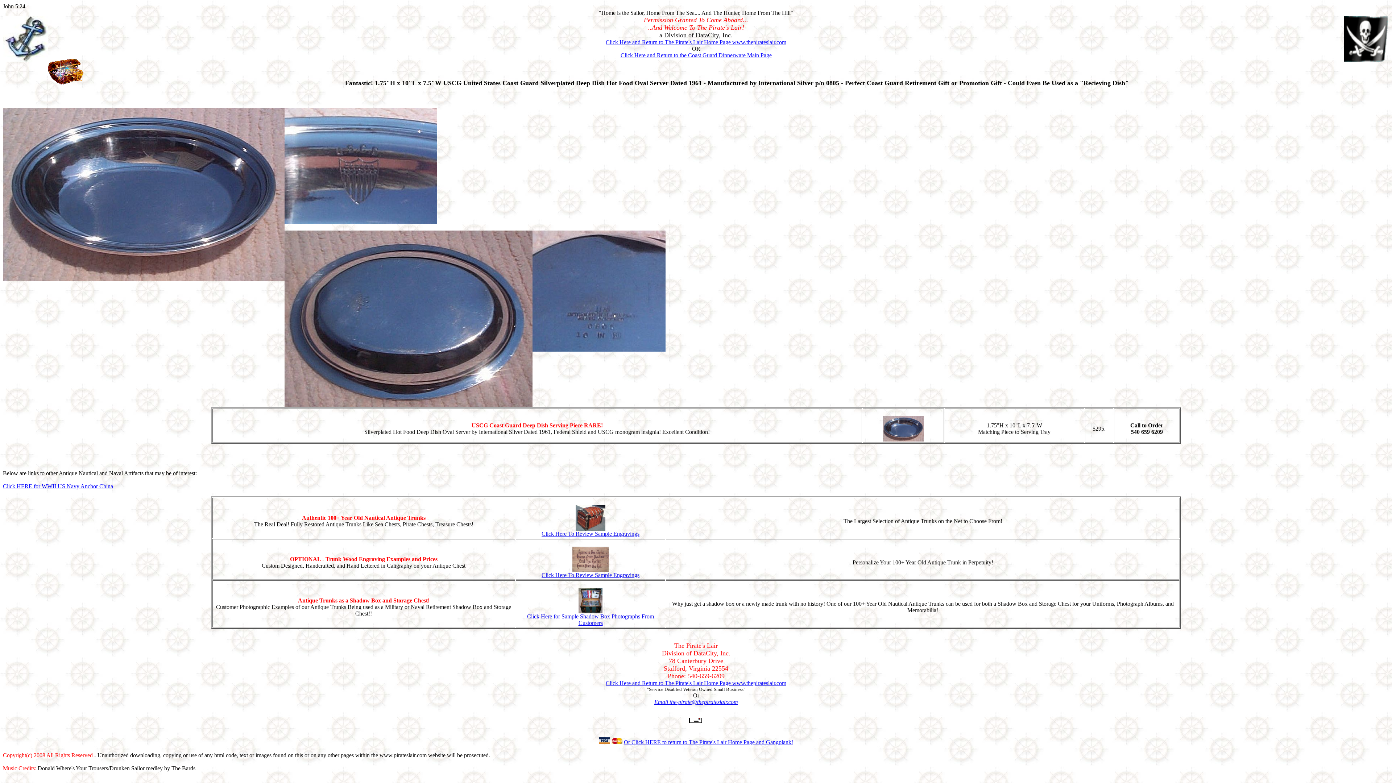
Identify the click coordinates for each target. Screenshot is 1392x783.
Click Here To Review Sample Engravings (590, 534)
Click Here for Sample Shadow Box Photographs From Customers (590, 619)
